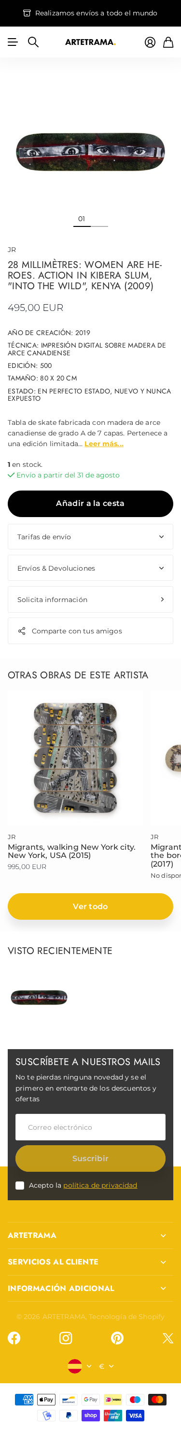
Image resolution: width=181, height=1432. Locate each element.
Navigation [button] (13, 42)
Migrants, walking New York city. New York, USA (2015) (72, 851)
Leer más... (104, 443)
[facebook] (14, 1338)
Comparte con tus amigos (77, 631)
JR (12, 249)
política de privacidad (100, 1185)
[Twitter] (168, 1338)
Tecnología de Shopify (127, 1316)
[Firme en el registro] (150, 42)
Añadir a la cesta (90, 503)
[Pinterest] (117, 1338)
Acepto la (83, 1185)
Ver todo (90, 906)
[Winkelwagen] (168, 42)
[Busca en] (33, 42)
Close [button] (90, 1235)
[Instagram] (65, 1338)
